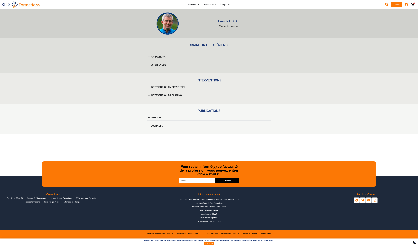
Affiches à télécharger (72, 202)
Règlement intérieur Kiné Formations (257, 233)
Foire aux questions (51, 202)
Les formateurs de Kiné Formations (209, 203)
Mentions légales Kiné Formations (160, 233)
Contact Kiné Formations (36, 198)
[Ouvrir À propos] (229, 4)
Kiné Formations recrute (209, 210)
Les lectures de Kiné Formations (209, 221)
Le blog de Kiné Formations (61, 198)
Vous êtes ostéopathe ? (209, 218)
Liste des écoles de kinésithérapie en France (209, 207)
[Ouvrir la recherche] (386, 4)
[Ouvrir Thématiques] (215, 4)
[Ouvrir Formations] (199, 4)
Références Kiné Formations (86, 198)
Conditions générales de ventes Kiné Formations (220, 233)
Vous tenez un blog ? (209, 214)
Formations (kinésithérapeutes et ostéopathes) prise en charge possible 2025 (209, 199)
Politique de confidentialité (187, 233)
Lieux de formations (32, 202)
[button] (415, 242)
